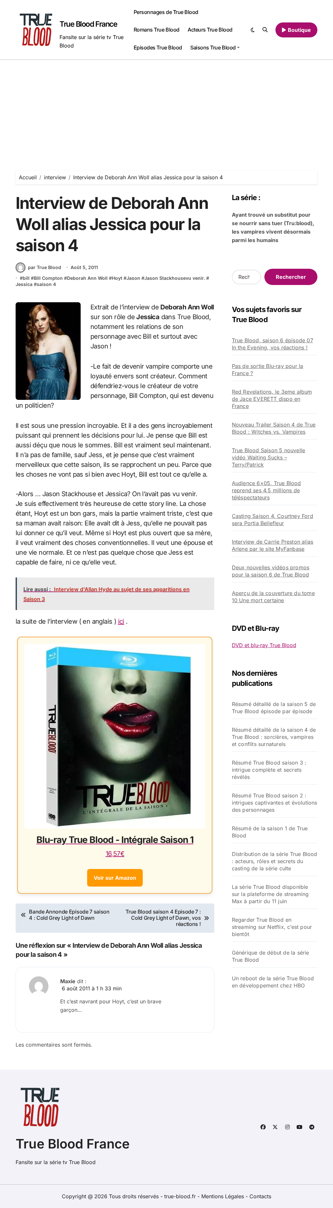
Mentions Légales (223, 1196)
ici (121, 621)
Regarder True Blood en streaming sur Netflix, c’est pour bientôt (272, 926)
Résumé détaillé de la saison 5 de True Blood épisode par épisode (274, 707)
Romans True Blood (157, 29)
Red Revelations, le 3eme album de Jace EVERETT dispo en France (272, 398)
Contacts (260, 1196)
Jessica (24, 284)
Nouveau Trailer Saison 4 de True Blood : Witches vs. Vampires (273, 428)
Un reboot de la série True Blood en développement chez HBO (273, 982)
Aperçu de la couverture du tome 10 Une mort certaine (273, 597)
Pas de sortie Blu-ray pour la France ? (267, 369)
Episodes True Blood (158, 47)
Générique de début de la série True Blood (270, 956)
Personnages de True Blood (166, 12)
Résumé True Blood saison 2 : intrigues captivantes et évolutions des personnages (274, 802)
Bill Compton (48, 278)
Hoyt (117, 278)
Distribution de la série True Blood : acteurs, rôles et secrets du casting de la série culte (274, 861)
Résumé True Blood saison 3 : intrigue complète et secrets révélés (269, 769)
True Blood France (88, 24)
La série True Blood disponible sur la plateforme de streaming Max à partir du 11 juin (270, 894)
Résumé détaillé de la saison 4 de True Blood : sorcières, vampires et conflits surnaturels (274, 736)
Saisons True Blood (212, 47)
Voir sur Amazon (115, 878)
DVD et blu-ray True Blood (264, 645)
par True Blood (44, 267)
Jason (133, 278)
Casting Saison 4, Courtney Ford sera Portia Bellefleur (272, 519)
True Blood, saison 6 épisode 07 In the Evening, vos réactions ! (272, 344)
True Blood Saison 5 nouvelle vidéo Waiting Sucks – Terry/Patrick (268, 457)
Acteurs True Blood (210, 29)
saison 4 (46, 284)
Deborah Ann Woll (87, 278)
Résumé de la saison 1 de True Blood (270, 832)
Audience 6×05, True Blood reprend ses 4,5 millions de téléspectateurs (266, 490)
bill (26, 278)
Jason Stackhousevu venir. (174, 278)
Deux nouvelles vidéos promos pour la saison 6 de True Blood (271, 571)
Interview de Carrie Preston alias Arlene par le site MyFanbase (272, 545)
